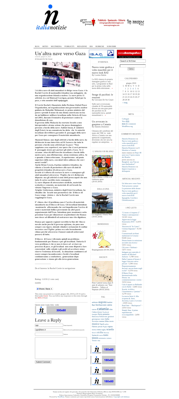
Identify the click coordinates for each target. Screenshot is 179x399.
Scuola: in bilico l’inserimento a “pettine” (131, 290)
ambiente (95, 302)
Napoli (102, 324)
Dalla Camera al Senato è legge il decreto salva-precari (131, 261)
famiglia (94, 314)
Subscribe (111, 46)
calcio (109, 305)
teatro (105, 335)
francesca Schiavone (99, 317)
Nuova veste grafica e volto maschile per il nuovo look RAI (103, 70)
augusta (102, 302)
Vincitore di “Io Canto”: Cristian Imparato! (131, 227)
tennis (95, 337)
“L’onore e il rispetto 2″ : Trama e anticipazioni (131, 213)
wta (98, 340)
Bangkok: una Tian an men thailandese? (130, 163)
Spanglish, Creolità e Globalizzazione (130, 199)
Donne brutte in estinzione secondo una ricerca (132, 241)
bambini (109, 302)
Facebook (106, 312)
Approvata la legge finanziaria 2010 (129, 220)
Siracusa (106, 332)
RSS (91, 46)
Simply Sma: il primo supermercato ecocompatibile (130, 312)
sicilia (100, 332)
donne (99, 312)
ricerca (94, 330)
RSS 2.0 (41, 298)
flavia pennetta (103, 314)
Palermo (94, 326)
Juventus (95, 321)
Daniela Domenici (129, 139)
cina (110, 309)
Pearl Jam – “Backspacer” (131, 305)
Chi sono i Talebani (129, 247)
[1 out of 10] (36, 277)
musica (95, 323)
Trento (94, 341)
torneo (109, 338)
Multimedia (56, 46)
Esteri (46, 296)
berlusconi (101, 305)
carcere (94, 309)
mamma (101, 321)
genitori (111, 317)
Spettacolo (95, 335)
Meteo (45, 46)
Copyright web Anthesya (121, 397)
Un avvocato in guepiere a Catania (101, 123)
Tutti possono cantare (130, 186)
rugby (103, 330)
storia (101, 335)
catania (103, 308)
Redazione (82, 46)
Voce (125, 121)
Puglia (105, 326)
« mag (125, 103)
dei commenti (129, 124)
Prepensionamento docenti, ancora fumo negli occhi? (132, 268)
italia (107, 319)
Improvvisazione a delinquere (129, 170)
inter (102, 319)
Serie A (94, 332)
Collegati (125, 119)
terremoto (102, 338)
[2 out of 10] (36, 277)
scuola (110, 329)
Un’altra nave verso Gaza (131, 183)
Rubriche (100, 46)
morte (111, 321)
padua (107, 324)
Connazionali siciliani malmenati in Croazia (130, 234)
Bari (93, 305)
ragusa (110, 326)
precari (100, 327)
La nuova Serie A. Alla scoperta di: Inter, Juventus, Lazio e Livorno (132, 298)
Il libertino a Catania (131, 149)
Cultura (94, 312)
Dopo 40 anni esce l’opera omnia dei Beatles (131, 155)
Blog (37, 46)
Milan (107, 321)
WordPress (61, 397)
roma (99, 329)
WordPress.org (127, 126)
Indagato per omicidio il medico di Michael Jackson (131, 254)
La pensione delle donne (131, 188)
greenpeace (96, 319)
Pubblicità (69, 46)
